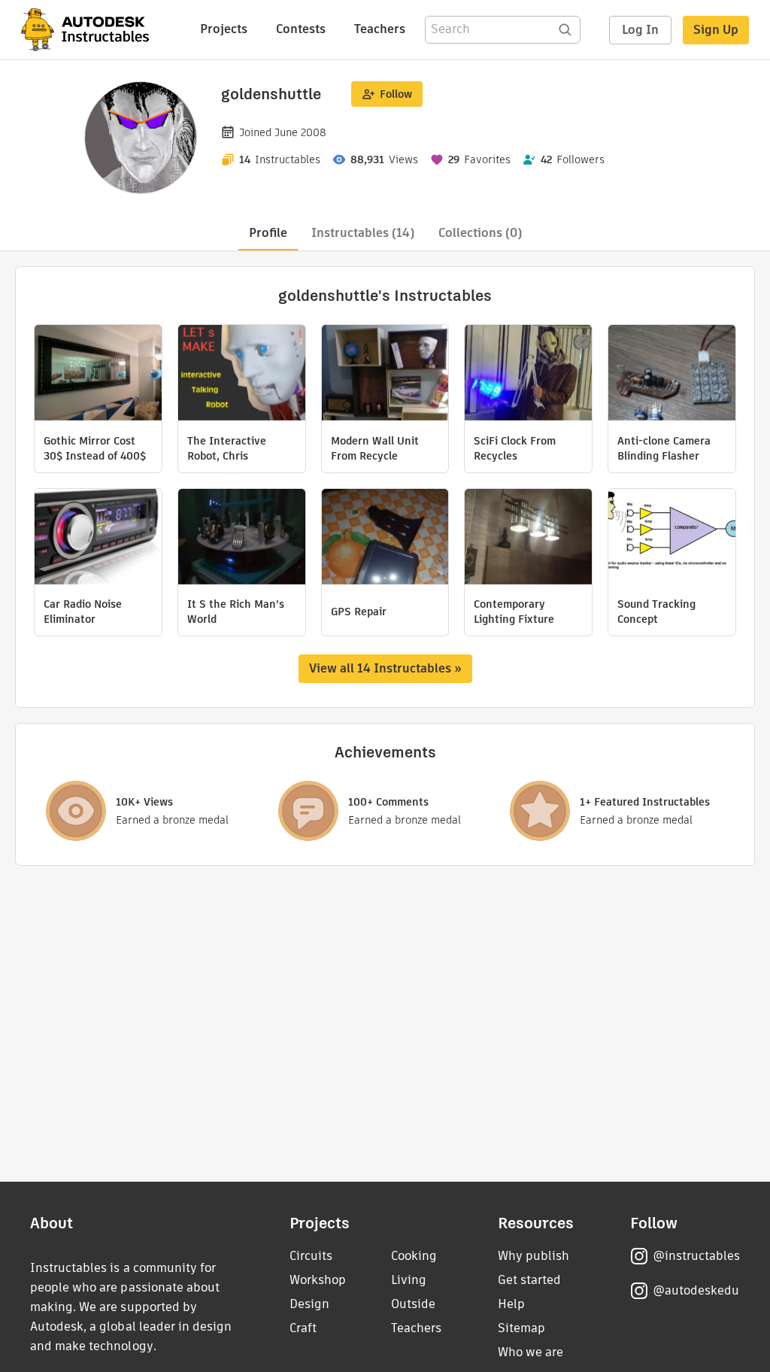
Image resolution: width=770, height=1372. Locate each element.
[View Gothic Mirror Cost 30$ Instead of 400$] (98, 374)
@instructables (696, 1255)
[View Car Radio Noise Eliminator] (98, 538)
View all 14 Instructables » (385, 668)
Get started (529, 1280)
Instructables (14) (362, 232)
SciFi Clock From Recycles (515, 448)
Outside (413, 1304)
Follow (396, 94)
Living (408, 1280)
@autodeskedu (696, 1290)
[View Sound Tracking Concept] (671, 538)
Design (309, 1304)
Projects (223, 29)
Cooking (414, 1255)
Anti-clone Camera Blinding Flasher (664, 448)
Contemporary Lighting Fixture (514, 611)
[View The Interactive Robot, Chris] (241, 374)
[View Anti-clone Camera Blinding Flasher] (671, 374)
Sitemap (521, 1328)
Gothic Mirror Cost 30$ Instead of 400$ (95, 448)
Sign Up (715, 29)
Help (511, 1304)
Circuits (311, 1255)
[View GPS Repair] (385, 538)
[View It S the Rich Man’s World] (241, 538)
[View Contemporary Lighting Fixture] (528, 538)
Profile (268, 232)
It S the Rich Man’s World (235, 611)
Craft (303, 1328)
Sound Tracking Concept (656, 611)
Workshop (318, 1280)
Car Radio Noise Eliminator (83, 611)
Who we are (530, 1352)
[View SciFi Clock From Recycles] (528, 374)
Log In (640, 29)
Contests (301, 29)
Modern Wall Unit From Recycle (375, 448)
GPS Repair (359, 611)
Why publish (533, 1255)
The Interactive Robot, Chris (226, 448)
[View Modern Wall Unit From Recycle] (385, 374)
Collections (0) (480, 232)
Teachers (379, 29)
